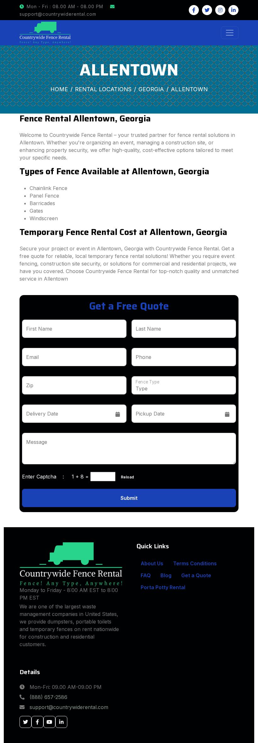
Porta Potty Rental (163, 587)
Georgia (151, 89)
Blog (165, 575)
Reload (125, 477)
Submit (129, 498)
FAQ (146, 575)
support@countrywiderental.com (69, 707)
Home (59, 89)
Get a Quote (196, 575)
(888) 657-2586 (48, 697)
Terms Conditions (195, 563)
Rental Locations (103, 89)
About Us (152, 563)
